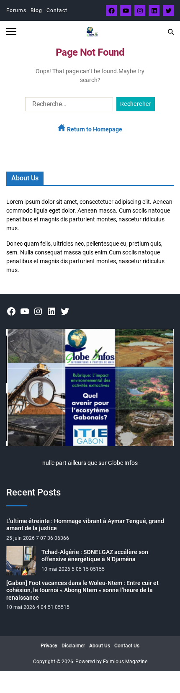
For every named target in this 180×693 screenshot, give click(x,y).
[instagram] (139, 10)
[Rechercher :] (67, 106)
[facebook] (111, 10)
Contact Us (126, 646)
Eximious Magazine (125, 662)
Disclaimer (73, 646)
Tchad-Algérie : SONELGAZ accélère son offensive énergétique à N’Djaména (94, 556)
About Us (99, 646)
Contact (56, 10)
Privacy (49, 646)
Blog (36, 10)
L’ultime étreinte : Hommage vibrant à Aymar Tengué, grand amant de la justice (85, 525)
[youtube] (125, 10)
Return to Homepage (94, 129)
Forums (16, 10)
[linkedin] (154, 10)
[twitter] (168, 10)
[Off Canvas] (11, 31)
